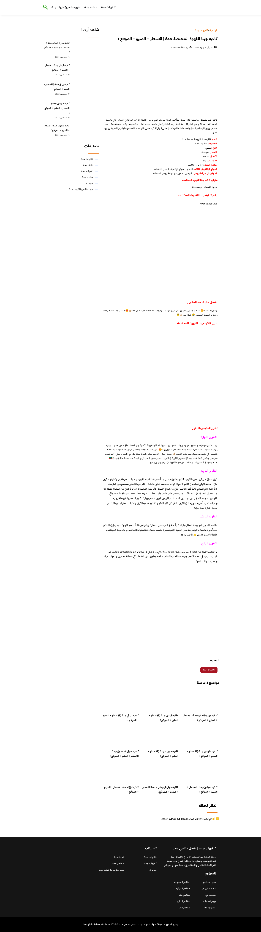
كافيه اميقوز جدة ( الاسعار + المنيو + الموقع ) (202, 789)
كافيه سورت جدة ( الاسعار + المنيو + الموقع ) (163, 754)
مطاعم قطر (184, 908)
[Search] (45, 7)
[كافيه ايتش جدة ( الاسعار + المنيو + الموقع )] (85, 71)
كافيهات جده (209, 908)
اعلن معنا (87, 924)
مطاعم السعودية (182, 882)
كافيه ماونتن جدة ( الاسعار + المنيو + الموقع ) (202, 754)
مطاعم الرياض (209, 889)
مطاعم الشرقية (183, 889)
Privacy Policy (101, 924)
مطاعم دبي (210, 895)
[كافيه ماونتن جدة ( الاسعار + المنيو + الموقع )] (85, 109)
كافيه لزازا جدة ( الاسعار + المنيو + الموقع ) (121, 789)
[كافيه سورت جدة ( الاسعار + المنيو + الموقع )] (85, 131)
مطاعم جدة (90, 7)
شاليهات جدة (87, 159)
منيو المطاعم (209, 882)
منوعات (90, 183)
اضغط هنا (157, 169)
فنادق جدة (88, 165)
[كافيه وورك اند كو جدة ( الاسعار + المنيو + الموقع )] (85, 49)
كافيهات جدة (108, 7)
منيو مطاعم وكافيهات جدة (65, 7)
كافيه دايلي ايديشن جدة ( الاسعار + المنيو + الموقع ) (160, 789)
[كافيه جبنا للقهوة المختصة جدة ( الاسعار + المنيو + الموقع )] (160, 83)
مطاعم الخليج (183, 901)
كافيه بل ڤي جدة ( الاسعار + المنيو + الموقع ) (121, 718)
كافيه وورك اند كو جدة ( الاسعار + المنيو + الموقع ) (200, 718)
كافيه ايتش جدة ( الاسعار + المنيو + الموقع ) (163, 718)
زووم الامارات (209, 901)
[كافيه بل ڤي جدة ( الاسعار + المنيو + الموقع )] (85, 90)
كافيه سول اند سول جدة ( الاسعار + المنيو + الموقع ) (124, 754)
